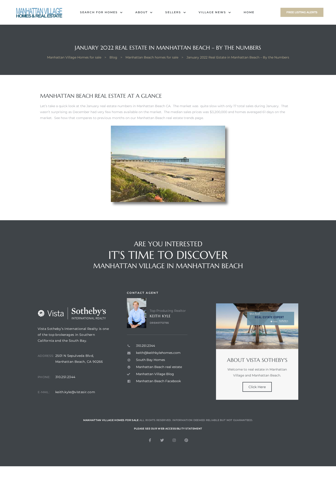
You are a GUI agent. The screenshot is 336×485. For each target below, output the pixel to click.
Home (249, 12)
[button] (301, 12)
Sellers (173, 12)
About (141, 12)
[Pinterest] (186, 440)
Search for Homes (99, 12)
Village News (212, 12)
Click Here (257, 387)
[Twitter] (162, 440)
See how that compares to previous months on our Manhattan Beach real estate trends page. (129, 118)
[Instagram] (174, 440)
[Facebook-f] (149, 440)
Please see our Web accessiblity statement (168, 428)
